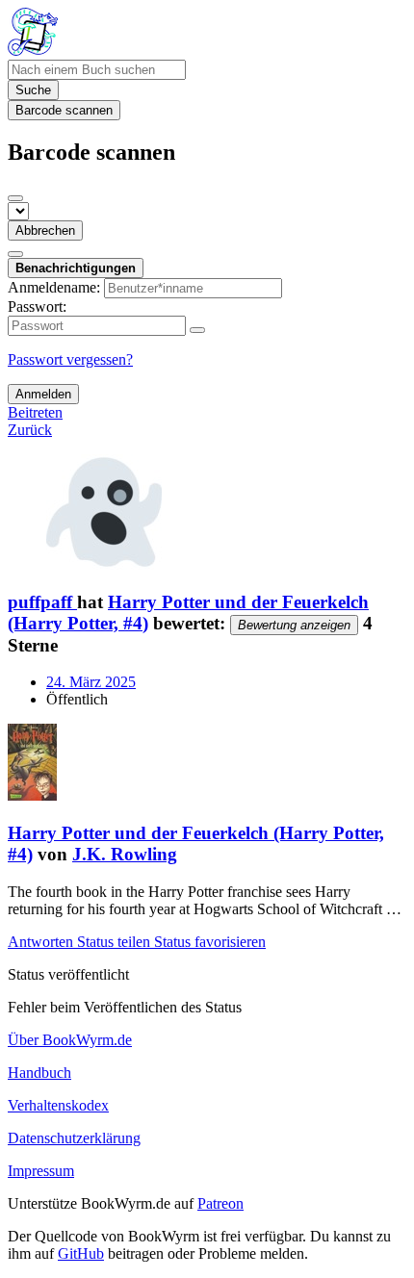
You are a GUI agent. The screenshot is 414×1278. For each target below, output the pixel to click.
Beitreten (35, 412)
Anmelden (43, 394)
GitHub (81, 1253)
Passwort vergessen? (70, 359)
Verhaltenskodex (58, 1105)
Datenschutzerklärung (74, 1138)
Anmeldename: (54, 287)
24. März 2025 (91, 682)
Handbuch (39, 1072)
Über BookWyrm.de (70, 1040)
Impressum (41, 1171)
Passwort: (37, 306)
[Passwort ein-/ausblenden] (197, 330)
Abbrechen (45, 230)
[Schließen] (15, 198)
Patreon (220, 1203)
